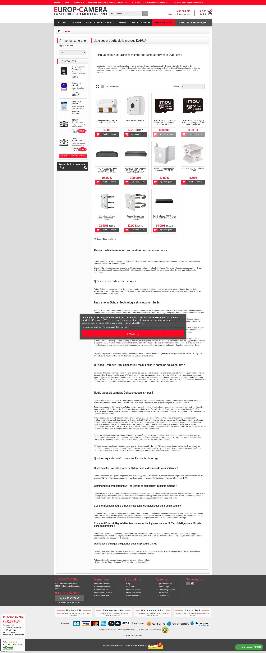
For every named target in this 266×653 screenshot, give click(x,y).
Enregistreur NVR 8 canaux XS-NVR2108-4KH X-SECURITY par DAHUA (107, 170)
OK (145, 13)
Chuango (117, 562)
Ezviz (110, 562)
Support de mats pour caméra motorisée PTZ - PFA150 (107, 218)
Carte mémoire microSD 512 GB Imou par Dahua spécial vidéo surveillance (193, 122)
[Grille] (97, 86)
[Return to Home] (60, 31)
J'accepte (133, 333)
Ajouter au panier (109, 134)
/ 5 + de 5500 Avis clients (13, 643)
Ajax (132, 562)
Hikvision (97, 562)
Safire (104, 562)
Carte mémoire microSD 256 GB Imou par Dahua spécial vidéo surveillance (164, 122)
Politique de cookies (91, 326)
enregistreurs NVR (104, 493)
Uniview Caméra (141, 562)
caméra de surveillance (149, 373)
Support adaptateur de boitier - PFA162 (192, 169)
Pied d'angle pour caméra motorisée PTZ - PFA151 (164, 169)
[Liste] (102, 86)
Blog (128, 584)
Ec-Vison (125, 562)
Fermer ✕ (3, 652)
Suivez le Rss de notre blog (72, 166)
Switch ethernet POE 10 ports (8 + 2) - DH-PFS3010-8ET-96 (164, 217)
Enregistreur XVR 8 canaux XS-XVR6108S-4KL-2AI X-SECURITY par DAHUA (135, 170)
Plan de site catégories (133, 635)
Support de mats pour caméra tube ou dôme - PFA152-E (135, 218)
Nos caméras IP (173, 424)
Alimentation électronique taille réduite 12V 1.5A (107, 121)
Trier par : (176, 86)
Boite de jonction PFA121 (135, 120)
